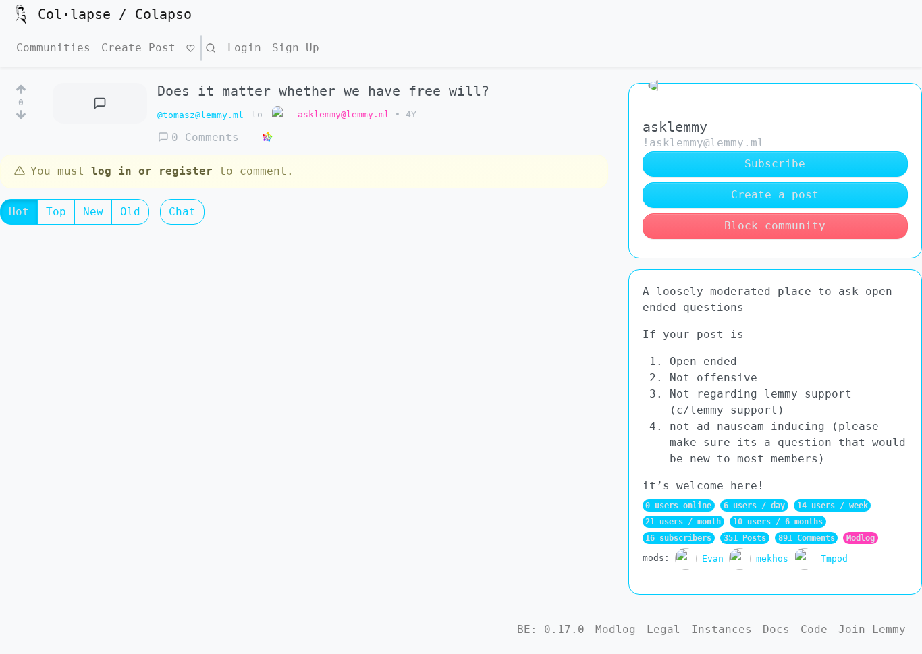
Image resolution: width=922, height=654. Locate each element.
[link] (267, 137)
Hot (19, 211)
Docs (776, 629)
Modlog (860, 538)
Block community (774, 225)
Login (244, 47)
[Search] (210, 48)
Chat (182, 211)
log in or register (152, 171)
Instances (721, 629)
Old (130, 211)
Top (56, 211)
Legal (663, 629)
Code (814, 629)
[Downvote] (21, 117)
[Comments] (100, 103)
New (93, 211)
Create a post (775, 194)
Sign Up (295, 47)
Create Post (138, 47)
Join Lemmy (872, 629)
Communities (53, 47)
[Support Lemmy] (190, 47)
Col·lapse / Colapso (115, 14)
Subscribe (774, 163)
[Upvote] (21, 87)
